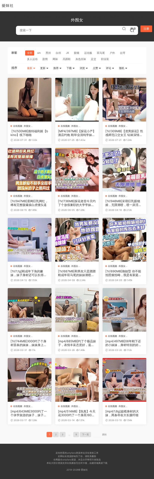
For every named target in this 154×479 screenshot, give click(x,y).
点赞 (96, 68)
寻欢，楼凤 (136, 17)
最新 (30, 68)
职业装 (105, 59)
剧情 (45, 59)
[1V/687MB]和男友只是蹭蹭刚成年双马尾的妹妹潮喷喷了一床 (77, 273)
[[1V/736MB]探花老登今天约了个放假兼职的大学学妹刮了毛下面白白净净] (77, 170)
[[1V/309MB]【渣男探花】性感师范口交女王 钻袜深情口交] (124, 100)
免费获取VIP (97, 17)
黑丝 (48, 52)
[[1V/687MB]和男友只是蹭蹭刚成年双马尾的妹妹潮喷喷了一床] (77, 240)
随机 (122, 68)
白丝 (58, 52)
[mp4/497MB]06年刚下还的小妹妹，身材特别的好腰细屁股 (123, 343)
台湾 (122, 52)
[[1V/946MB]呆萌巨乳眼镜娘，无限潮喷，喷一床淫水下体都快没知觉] (124, 170)
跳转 (104, 434)
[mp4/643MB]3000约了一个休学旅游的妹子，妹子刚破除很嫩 (29, 413)
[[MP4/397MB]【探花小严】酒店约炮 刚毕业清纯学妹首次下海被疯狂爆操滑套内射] (77, 100)
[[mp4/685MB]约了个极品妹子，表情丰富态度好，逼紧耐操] (77, 310)
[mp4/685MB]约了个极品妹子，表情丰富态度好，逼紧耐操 (77, 343)
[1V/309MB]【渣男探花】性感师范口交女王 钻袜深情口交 (124, 133)
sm (39, 52)
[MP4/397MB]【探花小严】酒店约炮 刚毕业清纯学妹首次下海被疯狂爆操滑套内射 (77, 133)
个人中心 (14, 17)
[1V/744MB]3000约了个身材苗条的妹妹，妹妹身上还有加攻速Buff (29, 343)
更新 (43, 68)
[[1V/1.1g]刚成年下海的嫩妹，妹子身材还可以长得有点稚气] (29, 240)
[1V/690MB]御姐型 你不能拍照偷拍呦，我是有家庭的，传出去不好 (123, 273)
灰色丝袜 (80, 59)
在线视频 (45, 17)
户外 (112, 52)
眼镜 (76, 52)
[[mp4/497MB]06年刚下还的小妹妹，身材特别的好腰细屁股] (124, 310)
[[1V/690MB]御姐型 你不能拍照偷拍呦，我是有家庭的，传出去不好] (124, 240)
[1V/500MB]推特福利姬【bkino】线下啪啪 (29, 133)
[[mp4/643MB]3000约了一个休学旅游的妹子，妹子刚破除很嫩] (29, 380)
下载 (69, 68)
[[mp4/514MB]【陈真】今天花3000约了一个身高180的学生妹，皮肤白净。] (77, 380)
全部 (29, 52)
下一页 (85, 434)
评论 (109, 68)
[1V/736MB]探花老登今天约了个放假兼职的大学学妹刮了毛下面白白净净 (77, 203)
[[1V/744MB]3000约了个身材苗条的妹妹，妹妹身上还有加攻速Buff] (29, 310)
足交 (93, 59)
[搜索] (124, 28)
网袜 (55, 59)
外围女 (27, 126)
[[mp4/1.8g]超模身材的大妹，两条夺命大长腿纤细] (124, 380)
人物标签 (29, 17)
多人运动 (32, 59)
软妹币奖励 (78, 17)
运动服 (88, 52)
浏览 (83, 68)
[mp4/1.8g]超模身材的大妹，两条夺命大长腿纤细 (122, 413)
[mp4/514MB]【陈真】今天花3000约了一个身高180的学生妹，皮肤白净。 (76, 413)
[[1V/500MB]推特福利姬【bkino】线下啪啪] (29, 100)
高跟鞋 (67, 59)
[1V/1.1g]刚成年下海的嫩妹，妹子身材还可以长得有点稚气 (29, 273)
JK (67, 52)
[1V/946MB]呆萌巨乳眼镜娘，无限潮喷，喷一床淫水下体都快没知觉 (123, 203)
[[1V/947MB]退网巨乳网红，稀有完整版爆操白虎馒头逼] (29, 170)
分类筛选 (61, 17)
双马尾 (101, 52)
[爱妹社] (7, 5)
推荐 (56, 68)
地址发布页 (117, 17)
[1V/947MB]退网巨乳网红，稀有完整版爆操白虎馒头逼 (29, 203)
